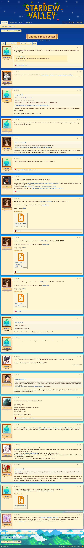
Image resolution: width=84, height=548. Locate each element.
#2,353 (80, 356)
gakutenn (7, 455)
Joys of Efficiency (20, 57)
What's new (12, 22)
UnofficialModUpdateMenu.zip (23, 505)
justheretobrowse (6, 435)
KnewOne (7, 348)
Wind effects (17, 449)
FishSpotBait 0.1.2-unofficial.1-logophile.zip (20, 264)
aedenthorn (22, 521)
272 (30, 43)
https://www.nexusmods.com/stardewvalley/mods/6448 (40, 186)
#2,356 (80, 424)
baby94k (6, 168)
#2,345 (80, 138)
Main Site (27, 22)
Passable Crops (18, 455)
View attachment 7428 (31, 105)
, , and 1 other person (26, 170)
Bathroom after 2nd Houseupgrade (24, 97)
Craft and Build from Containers (49, 517)
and (21, 65)
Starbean (7, 148)
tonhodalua (6, 57)
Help (75, 546)
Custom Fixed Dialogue (31, 453)
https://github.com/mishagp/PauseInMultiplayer (59, 75)
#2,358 (80, 464)
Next (34, 43)
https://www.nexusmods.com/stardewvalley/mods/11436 (29, 386)
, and (25, 418)
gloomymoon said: (20, 142)
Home (78, 546)
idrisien (6, 366)
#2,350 (80, 278)
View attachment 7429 (43, 105)
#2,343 (80, 90)
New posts (4, 26)
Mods (20, 22)
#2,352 (80, 338)
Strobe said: (18, 322)
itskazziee (7, 524)
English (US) (5, 546)
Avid (6, 130)
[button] (16, 22)
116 (12, 43)
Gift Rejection (43, 282)
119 (21, 43)
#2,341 (80, 47)
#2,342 (80, 72)
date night (42, 428)
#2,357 (80, 445)
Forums (4, 22)
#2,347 (80, 176)
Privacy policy (69, 546)
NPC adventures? (69, 428)
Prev (3, 43)
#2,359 (80, 486)
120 (25, 43)
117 (15, 43)
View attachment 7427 (20, 105)
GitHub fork (45, 205)
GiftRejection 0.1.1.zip (18, 304)
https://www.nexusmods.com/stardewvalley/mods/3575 (48, 188)
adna (6, 100)
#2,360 (80, 514)
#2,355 (80, 397)
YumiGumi (7, 187)
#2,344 (80, 119)
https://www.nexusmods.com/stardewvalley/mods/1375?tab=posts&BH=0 (33, 147)
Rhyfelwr (7, 328)
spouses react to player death (53, 428)
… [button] (9, 43)
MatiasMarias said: (19, 379)
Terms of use (62, 546)
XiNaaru (6, 408)
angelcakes (6, 474)
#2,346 (80, 158)
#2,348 (80, 198)
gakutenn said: (19, 469)
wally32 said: (18, 95)
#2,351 (80, 318)
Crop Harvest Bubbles (46, 201)
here (24, 208)
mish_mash (6, 82)
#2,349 (80, 237)
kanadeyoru (6, 385)
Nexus (42, 75)
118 (18, 43)
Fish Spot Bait (43, 241)
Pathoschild (38, 41)
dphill (7, 496)
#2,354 (80, 374)
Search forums (11, 26)
